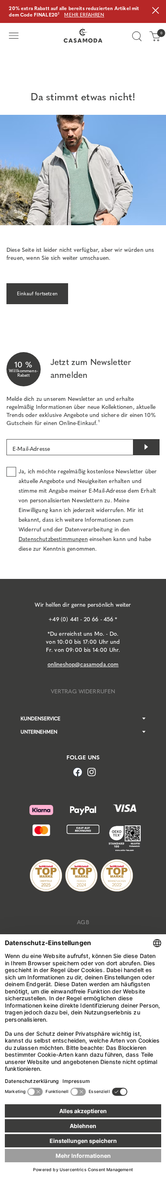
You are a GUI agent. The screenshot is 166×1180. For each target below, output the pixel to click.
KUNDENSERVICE (40, 719)
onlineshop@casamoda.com (83, 664)
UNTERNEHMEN (39, 732)
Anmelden (146, 447)
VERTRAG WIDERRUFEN (83, 691)
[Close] (155, 11)
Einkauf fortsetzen (37, 294)
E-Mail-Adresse (31, 449)
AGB (83, 922)
